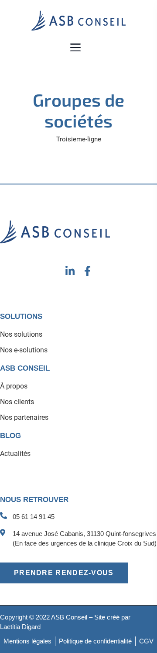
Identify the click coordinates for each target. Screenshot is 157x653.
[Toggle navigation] (76, 47)
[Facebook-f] (87, 270)
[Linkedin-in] (70, 270)
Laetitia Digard (20, 626)
